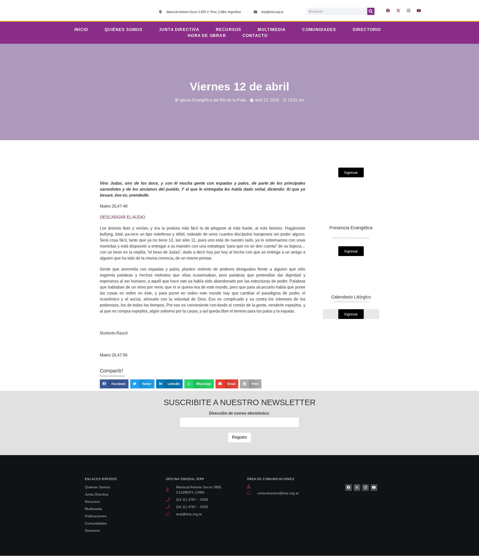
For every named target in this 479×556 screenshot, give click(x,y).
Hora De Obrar (207, 35)
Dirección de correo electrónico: (239, 413)
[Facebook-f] (388, 10)
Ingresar (351, 314)
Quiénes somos (123, 29)
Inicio (81, 29)
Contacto (255, 35)
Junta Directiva (179, 29)
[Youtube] (419, 10)
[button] (114, 383)
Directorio (367, 29)
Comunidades (319, 29)
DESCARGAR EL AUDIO (122, 217)
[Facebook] (348, 487)
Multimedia (272, 29)
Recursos (228, 29)
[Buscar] (370, 11)
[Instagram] (408, 10)
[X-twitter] (398, 10)
